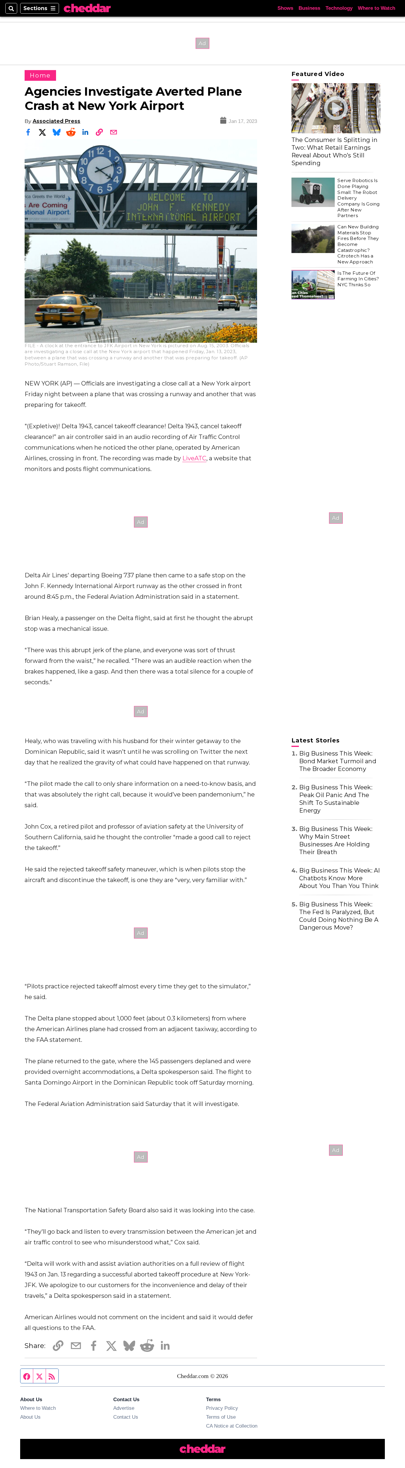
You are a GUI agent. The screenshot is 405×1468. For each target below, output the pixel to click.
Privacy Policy (222, 1408)
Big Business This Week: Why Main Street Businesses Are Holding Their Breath (335, 840)
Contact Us (125, 1417)
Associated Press (56, 121)
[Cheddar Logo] (87, 8)
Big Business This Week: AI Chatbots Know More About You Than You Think (339, 878)
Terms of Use (221, 1417)
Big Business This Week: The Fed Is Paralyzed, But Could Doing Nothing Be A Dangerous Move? (338, 916)
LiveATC (194, 458)
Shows (285, 8)
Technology (339, 8)
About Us (30, 1417)
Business (309, 8)
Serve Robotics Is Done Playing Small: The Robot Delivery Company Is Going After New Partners (358, 198)
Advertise (123, 1408)
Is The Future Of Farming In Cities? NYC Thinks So (358, 278)
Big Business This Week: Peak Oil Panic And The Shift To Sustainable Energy (335, 799)
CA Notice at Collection (231, 1426)
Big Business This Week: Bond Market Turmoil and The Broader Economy (337, 761)
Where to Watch (376, 8)
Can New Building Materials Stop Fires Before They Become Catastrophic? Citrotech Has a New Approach (358, 244)
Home (40, 75)
